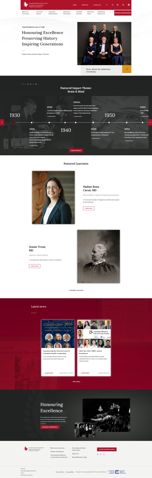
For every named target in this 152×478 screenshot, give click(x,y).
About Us (85, 5)
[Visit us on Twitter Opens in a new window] (123, 5)
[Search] (112, 5)
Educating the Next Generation (79, 449)
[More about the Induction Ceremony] (126, 69)
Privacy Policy (60, 472)
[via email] (36, 84)
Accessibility (70, 472)
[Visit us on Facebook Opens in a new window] (129, 5)
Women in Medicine (88, 195)
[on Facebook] (28, 84)
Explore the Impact (57, 451)
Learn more (49, 373)
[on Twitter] (34, 84)
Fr (106, 5)
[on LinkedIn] (31, 84)
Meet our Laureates (57, 448)
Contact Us (97, 5)
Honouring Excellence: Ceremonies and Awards (58, 456)
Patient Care (32, 255)
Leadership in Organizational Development (107, 195)
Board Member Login (79, 457)
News (75, 5)
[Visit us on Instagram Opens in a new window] (118, 5)
